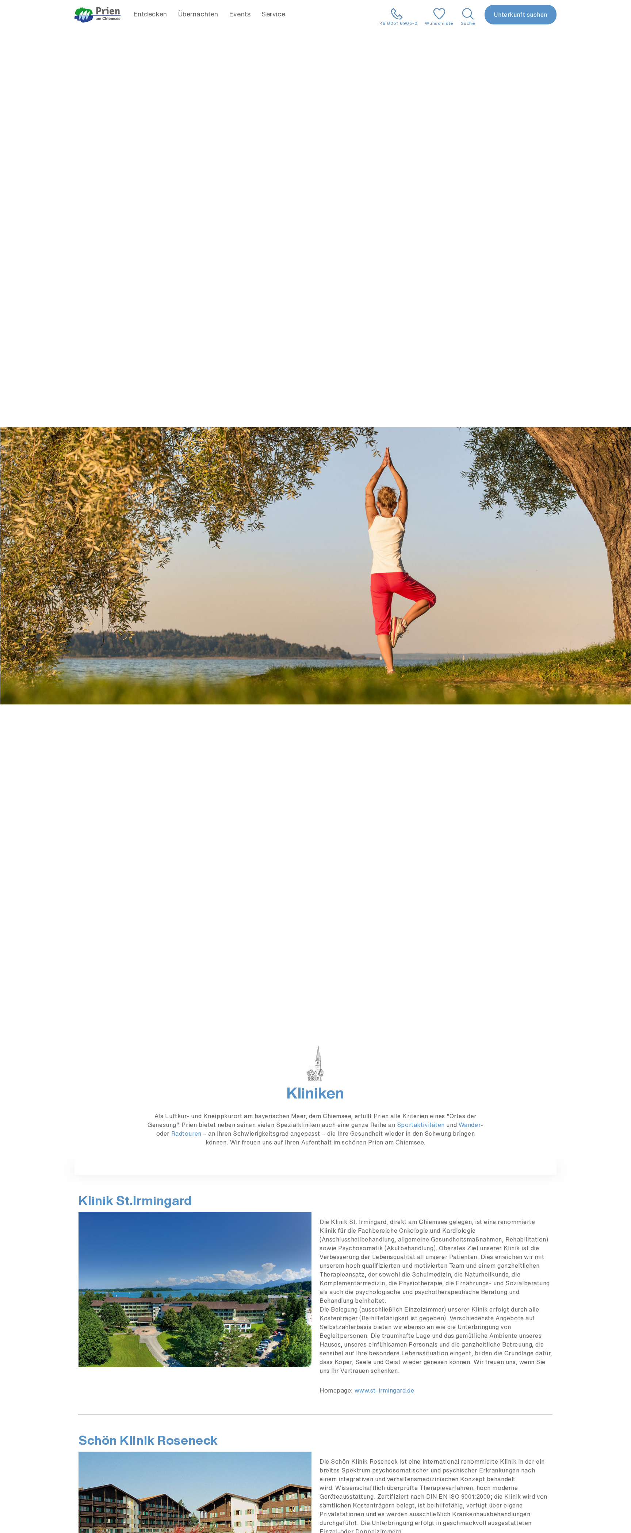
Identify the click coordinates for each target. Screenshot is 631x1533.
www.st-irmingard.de (384, 1390)
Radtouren (187, 1133)
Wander (470, 1124)
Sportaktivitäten (421, 1124)
